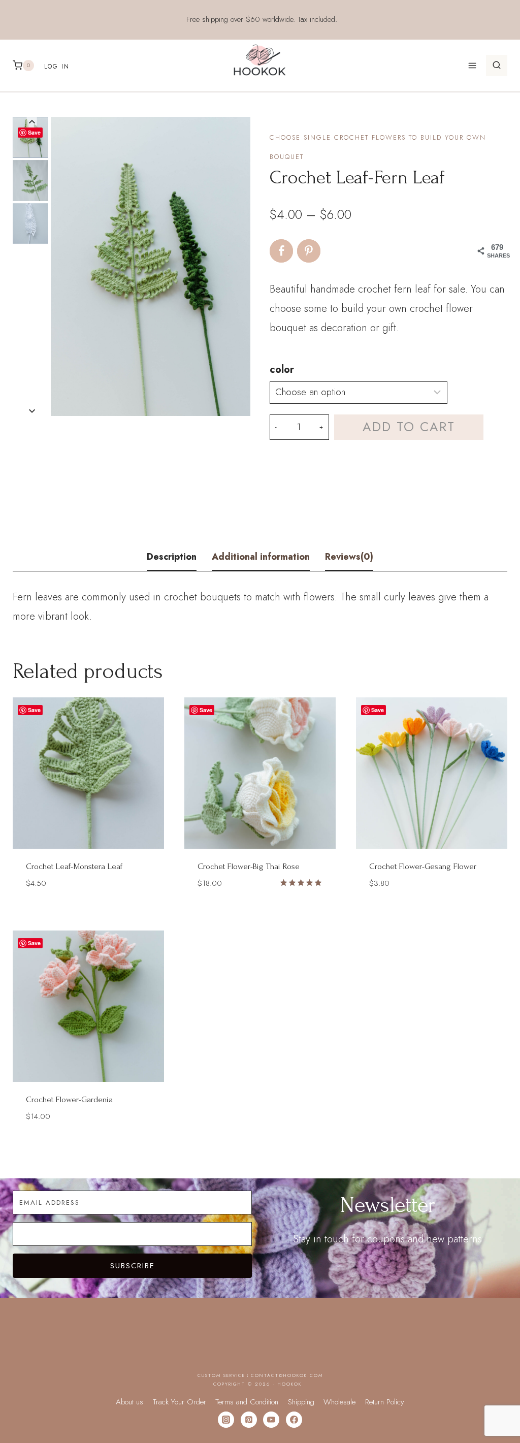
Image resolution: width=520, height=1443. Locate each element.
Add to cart (409, 427)
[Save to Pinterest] (308, 251)
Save (34, 132)
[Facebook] (294, 1420)
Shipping (301, 1401)
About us (129, 1401)
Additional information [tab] (261, 556)
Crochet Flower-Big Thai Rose (249, 866)
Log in (57, 66)
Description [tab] (172, 556)
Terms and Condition (246, 1401)
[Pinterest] (249, 1420)
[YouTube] (271, 1420)
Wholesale (339, 1401)
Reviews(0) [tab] (349, 556)
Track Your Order (179, 1401)
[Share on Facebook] (281, 251)
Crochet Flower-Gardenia (69, 1099)
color (282, 369)
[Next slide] (31, 410)
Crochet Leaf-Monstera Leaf (74, 866)
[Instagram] (226, 1420)
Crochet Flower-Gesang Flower (422, 866)
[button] (30, 180)
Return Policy (384, 1401)
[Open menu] (472, 65)
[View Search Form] (496, 65)
